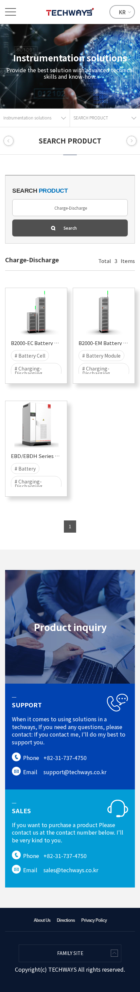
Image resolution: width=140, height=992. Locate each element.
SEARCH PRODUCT (90, 117)
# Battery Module (101, 355)
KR (122, 12)
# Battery (25, 468)
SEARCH (40, 190)
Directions (66, 920)
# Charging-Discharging (28, 371)
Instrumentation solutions (27, 117)
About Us (42, 920)
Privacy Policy (94, 920)
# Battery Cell (30, 355)
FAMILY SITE (70, 953)
